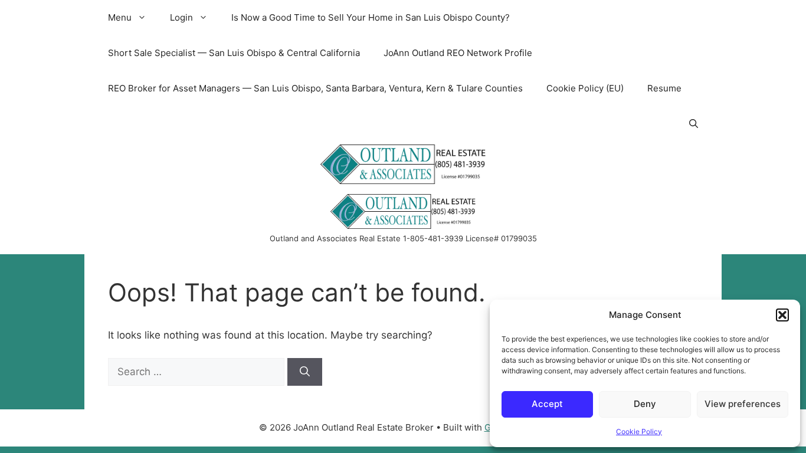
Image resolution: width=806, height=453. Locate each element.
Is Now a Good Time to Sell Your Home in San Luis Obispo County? (370, 17)
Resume (664, 88)
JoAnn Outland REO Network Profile (458, 52)
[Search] (304, 372)
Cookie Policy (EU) (585, 88)
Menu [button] (120, 17)
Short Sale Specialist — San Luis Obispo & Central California (234, 52)
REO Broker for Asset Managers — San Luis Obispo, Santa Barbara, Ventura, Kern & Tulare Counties (315, 88)
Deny (645, 403)
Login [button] (181, 17)
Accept (547, 403)
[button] (782, 315)
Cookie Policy (639, 431)
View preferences (743, 403)
